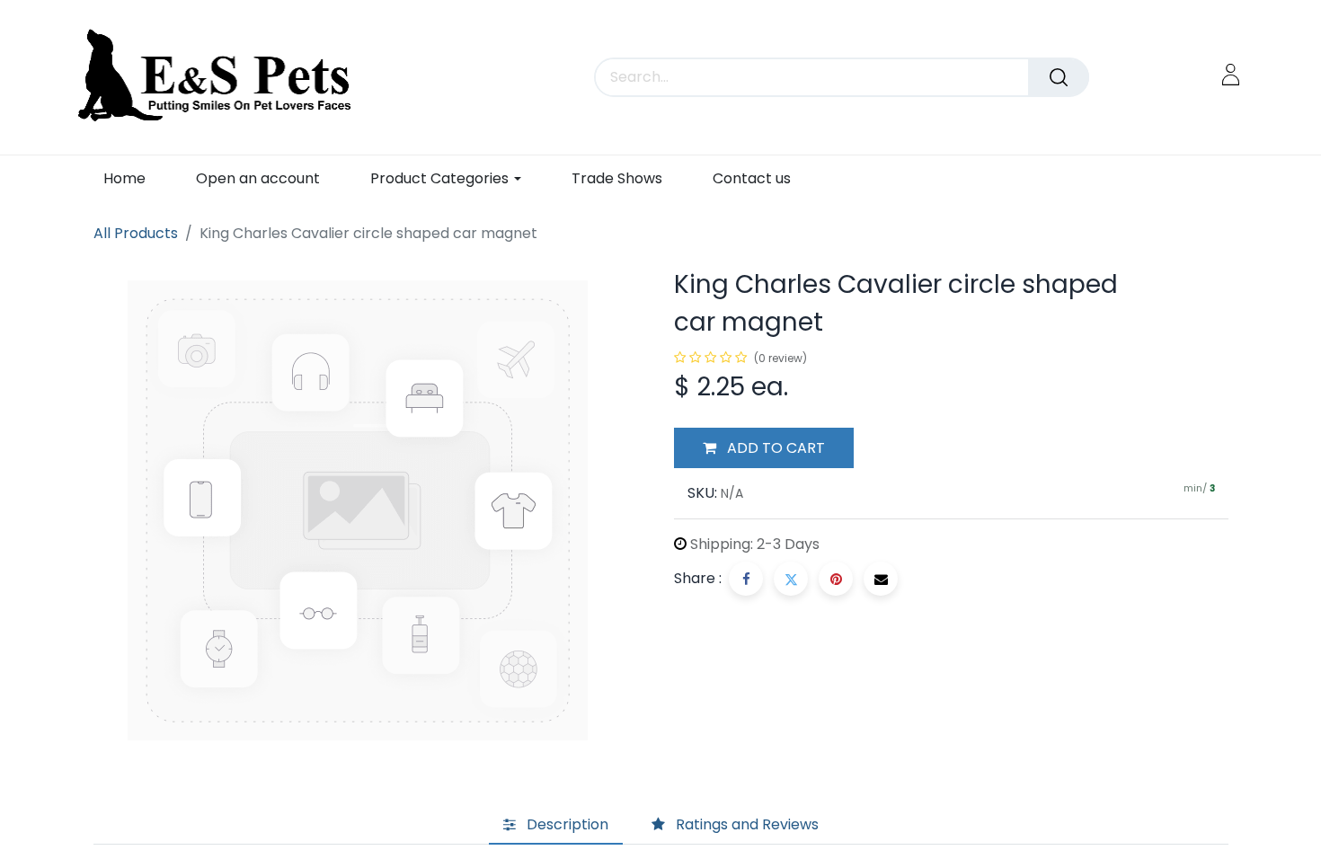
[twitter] (791, 579)
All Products (135, 233)
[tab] (556, 825)
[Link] (1230, 74)
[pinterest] (836, 579)
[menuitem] (124, 178)
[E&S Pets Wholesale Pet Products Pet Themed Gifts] (220, 77)
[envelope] (881, 579)
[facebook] (746, 579)
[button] (764, 448)
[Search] (1058, 77)
